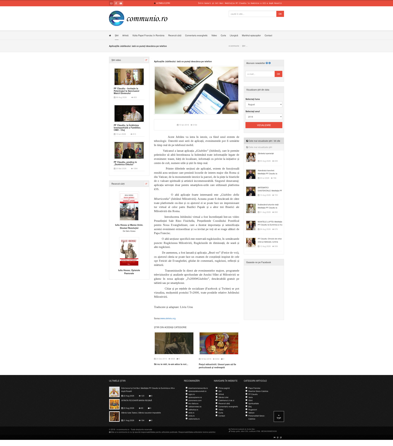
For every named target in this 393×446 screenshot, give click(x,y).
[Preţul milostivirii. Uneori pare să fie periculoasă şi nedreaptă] (219, 342)
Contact (268, 35)
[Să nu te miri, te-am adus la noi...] (174, 342)
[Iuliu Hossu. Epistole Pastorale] (129, 251)
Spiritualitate (253, 403)
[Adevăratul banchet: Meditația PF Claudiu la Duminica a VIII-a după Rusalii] (252, 174)
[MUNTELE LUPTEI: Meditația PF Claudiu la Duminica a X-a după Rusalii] (252, 225)
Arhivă (125, 35)
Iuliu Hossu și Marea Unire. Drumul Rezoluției (129, 226)
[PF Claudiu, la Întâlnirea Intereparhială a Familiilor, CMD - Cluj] (129, 113)
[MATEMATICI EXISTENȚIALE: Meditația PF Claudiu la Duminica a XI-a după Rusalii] (252, 191)
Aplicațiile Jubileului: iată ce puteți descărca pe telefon (183, 61)
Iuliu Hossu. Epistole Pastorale (129, 272)
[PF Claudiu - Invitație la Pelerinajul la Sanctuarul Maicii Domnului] (129, 76)
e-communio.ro (123, 429)
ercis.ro (192, 415)
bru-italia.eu (193, 403)
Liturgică (234, 35)
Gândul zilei (223, 397)
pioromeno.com (195, 400)
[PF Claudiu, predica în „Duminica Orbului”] (129, 150)
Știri (117, 35)
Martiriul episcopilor (251, 35)
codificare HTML (254, 431)
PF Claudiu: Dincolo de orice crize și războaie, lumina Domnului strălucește (270, 241)
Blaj (250, 406)
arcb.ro (191, 412)
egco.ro (192, 394)
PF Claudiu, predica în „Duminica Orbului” (125, 163)
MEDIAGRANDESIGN (269, 431)
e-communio (234, 45)
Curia (223, 35)
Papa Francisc (254, 388)
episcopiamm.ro (195, 397)
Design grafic (235, 431)
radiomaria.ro (194, 418)
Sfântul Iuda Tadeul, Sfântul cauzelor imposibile (141, 412)
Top (279, 418)
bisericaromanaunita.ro (198, 388)
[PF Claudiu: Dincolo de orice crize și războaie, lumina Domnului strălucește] (252, 242)
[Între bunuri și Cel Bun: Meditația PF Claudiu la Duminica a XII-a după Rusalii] (116, 391)
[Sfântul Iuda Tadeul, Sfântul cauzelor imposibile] (116, 416)
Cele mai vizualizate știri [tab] (260, 147)
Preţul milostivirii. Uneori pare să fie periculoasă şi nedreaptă (217, 366)
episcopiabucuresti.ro (197, 391)
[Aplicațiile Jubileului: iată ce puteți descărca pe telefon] (196, 89)
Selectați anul (252, 111)
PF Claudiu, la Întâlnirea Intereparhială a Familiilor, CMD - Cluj (127, 127)
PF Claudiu (253, 394)
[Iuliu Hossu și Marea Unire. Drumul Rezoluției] (129, 205)
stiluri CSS (244, 431)
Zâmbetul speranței (266, 153)
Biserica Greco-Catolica (258, 391)
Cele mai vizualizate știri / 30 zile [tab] (264, 140)
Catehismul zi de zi (226, 400)
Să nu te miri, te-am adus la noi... (171, 364)
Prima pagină (224, 388)
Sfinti (250, 400)
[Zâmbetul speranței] (252, 156)
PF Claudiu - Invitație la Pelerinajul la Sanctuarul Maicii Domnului (126, 90)
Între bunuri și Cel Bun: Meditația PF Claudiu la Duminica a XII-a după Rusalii (227, 3)
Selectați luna (252, 99)
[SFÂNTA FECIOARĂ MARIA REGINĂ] (116, 403)
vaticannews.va (195, 406)
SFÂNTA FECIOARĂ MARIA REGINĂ (136, 400)
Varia (250, 397)
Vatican (251, 412)
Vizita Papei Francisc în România (148, 35)
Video (214, 35)
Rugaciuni (252, 409)
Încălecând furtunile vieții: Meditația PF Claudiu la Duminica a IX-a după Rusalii (270, 207)
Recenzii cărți (174, 35)
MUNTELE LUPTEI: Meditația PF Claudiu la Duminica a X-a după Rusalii (270, 224)
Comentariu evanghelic (196, 35)
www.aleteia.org (168, 318)
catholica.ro (193, 409)
